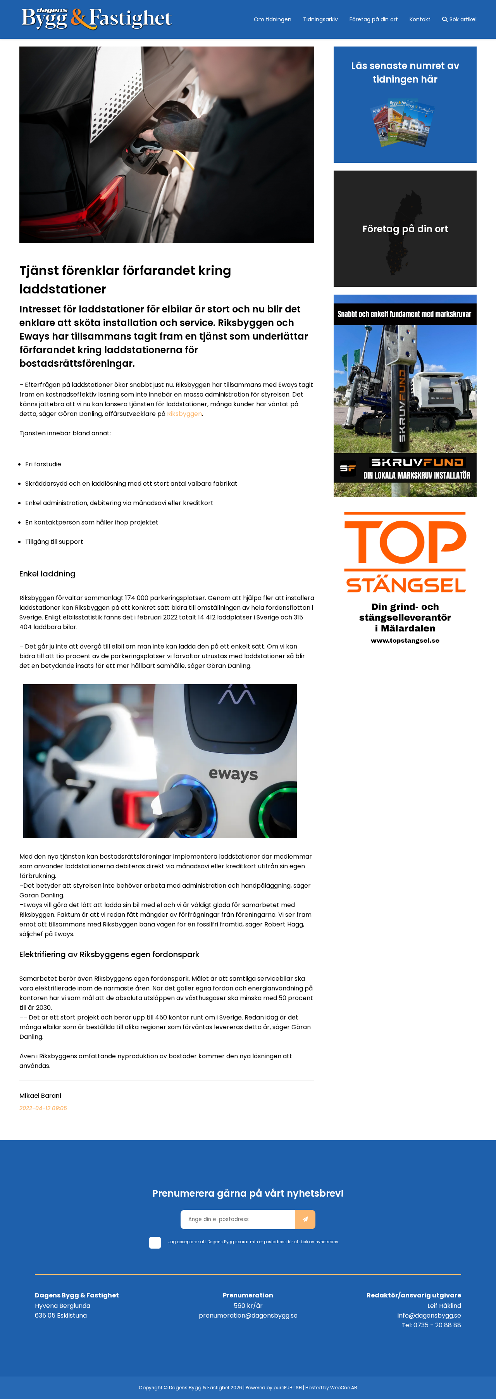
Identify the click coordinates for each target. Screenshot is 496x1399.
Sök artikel (463, 19)
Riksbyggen (184, 413)
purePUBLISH (288, 1387)
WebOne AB (343, 1387)
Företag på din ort (374, 19)
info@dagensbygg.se (429, 1315)
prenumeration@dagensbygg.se (248, 1315)
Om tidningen (272, 19)
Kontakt (420, 19)
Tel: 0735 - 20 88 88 (431, 1325)
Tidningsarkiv (320, 19)
